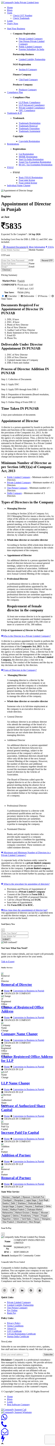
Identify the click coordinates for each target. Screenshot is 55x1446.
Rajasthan (6, 1219)
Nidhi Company (14, 493)
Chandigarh (7, 1200)
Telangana (46, 1219)
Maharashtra (7, 1213)
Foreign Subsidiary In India (31, 49)
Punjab (44, 1216)
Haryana (28, 1206)
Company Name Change (19, 1034)
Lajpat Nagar (31, 1200)
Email (31, 266)
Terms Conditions (15, 1326)
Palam (36, 1216)
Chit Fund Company (28, 79)
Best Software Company (18, 1404)
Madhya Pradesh (17, 1209)
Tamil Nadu (26, 1219)
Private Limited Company (31, 38)
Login (10, 21)
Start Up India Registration (31, 159)
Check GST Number (22, 15)
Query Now (12, 23)
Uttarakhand (21, 1222)
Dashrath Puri (38, 1197)
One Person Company (17, 488)
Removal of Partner (16, 1178)
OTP (31, 260)
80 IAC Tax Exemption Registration (35, 164)
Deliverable (28, 296)
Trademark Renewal (28, 126)
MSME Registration (28, 156)
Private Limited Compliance (32, 107)
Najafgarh (16, 1197)
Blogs (9, 10)
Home (10, 7)
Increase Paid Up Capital (20, 1132)
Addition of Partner (16, 1155)
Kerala (5, 1209)
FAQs (50, 247)
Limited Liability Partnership (32, 59)
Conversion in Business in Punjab (28, 991)
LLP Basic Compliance (29, 102)
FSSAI (10, 167)
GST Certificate (14, 1331)
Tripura (36, 1219)
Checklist (12, 296)
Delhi (13, 1203)
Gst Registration (26, 154)
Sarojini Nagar (8, 1206)
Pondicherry (26, 1216)
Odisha (16, 1216)
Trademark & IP (14, 113)
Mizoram (44, 1213)
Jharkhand (38, 1206)
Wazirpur (6, 1197)
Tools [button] (9, 13)
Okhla (48, 1206)
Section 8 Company (28, 69)
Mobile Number (36, 250)
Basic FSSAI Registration (31, 177)
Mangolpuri (18, 1200)
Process (43, 296)
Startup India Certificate (18, 1336)
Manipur (35, 1213)
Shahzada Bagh (35, 1203)
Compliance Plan (15, 92)
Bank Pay (11, 1313)
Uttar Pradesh (8, 1222)
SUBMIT (6, 939)
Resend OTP (47, 260)
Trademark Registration (29, 123)
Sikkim (16, 1219)
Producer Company (28, 89)
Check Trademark (21, 18)
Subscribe (48, 1354)
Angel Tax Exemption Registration (35, 162)
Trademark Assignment (29, 131)
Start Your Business (16, 28)
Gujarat (20, 1206)
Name (31, 263)
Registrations (13, 144)
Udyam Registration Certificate (21, 1334)
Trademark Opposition (29, 128)
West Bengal (34, 1222)
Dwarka (5, 1203)
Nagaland (6, 1216)
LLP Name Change (15, 1083)
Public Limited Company (30, 46)
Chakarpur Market (34, 1209)
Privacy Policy (14, 1323)
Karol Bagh (43, 1200)
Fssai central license (28, 183)
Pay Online (12, 1310)
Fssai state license (27, 180)
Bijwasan (26, 1197)
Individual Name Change (18, 185)
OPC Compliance (27, 110)
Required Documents (15, 247)
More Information (36, 247)
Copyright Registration (29, 141)
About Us (11, 1328)
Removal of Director (16, 984)
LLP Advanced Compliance (32, 105)
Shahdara (22, 1203)
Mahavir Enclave (22, 1213)
